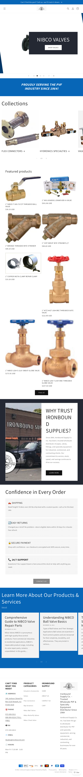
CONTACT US (46, 701)
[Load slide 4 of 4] (43, 75)
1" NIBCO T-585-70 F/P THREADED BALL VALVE (21, 205)
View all (41, 393)
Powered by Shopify (41, 770)
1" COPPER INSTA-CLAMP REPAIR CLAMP (21, 276)
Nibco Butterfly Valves (31, 715)
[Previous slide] (28, 75)
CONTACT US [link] (41, 581)
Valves (26, 696)
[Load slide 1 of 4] (34, 75)
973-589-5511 (10, 714)
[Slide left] (36, 158)
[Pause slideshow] (54, 75)
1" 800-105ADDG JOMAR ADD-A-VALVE (57, 200)
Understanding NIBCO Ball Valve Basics (58, 619)
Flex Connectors (29, 701)
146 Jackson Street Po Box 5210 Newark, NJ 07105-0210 (13, 701)
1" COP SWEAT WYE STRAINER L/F (55, 243)
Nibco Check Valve (30, 720)
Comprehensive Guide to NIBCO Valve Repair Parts (20, 621)
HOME (44, 691)
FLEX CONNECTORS (12, 151)
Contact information (60, 772)
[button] (4, 8)
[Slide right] (46, 158)
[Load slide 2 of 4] (37, 75)
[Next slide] (49, 75)
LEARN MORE (54, 473)
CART (43, 706)
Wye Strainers (28, 706)
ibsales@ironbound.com (15, 740)
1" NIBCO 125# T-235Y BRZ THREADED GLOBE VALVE (57, 382)
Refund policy (63, 770)
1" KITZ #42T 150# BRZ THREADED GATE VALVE (57, 311)
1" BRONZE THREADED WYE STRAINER (20, 246)
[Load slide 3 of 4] (40, 75)
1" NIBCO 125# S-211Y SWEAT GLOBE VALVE (22, 370)
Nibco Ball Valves (30, 710)
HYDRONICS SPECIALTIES (53, 151)
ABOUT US (45, 696)
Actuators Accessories (31, 691)
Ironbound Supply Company (27, 770)
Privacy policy (53, 770)
